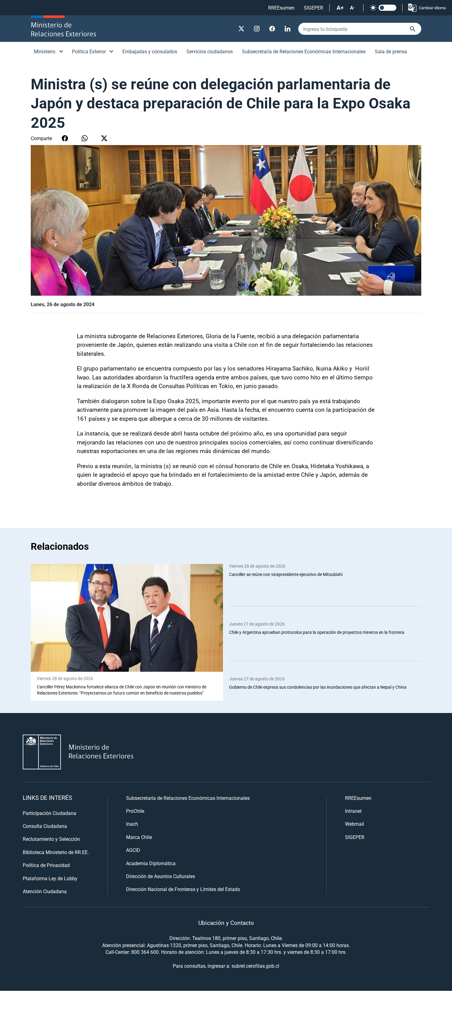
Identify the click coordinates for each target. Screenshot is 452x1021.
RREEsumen (281, 7)
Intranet (353, 811)
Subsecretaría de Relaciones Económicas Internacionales (304, 51)
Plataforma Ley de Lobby (50, 878)
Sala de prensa (391, 51)
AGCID (133, 850)
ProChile (135, 811)
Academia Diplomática (151, 863)
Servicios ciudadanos (209, 51)
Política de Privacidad (46, 865)
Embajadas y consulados (149, 51)
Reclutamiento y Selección (51, 839)
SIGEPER (313, 7)
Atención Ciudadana (45, 891)
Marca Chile (139, 837)
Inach (132, 823)
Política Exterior (89, 51)
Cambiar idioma (432, 7)
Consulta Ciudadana (45, 826)
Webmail (354, 823)
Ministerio (44, 51)
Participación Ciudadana (49, 813)
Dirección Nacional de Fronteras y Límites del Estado (183, 889)
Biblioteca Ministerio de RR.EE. (56, 852)
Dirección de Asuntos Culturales (160, 876)
